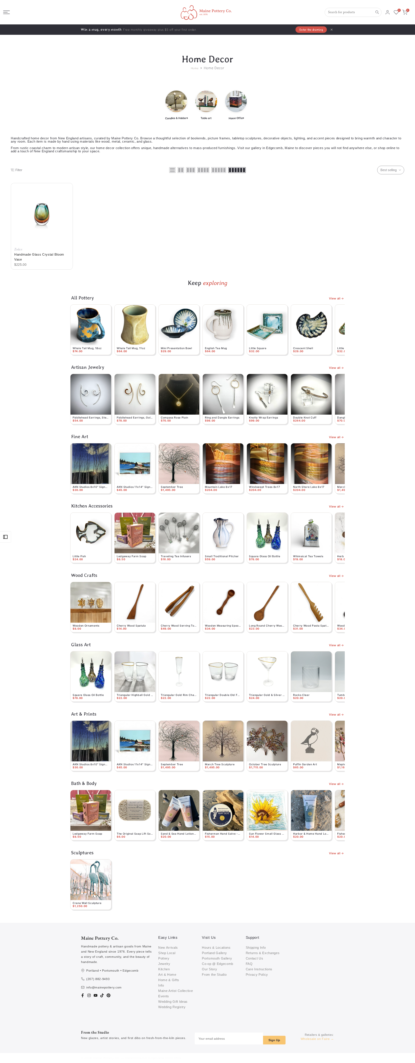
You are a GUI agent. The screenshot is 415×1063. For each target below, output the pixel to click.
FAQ (249, 964)
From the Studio (214, 974)
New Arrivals (168, 947)
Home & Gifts (168, 980)
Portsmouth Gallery (217, 958)
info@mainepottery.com (104, 987)
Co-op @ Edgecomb (217, 964)
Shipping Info (256, 947)
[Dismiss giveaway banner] (331, 29)
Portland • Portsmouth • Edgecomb (112, 970)
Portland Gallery (214, 953)
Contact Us (254, 958)
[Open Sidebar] (5, 537)
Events (163, 996)
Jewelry (164, 964)
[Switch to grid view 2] (181, 170)
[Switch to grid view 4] (203, 170)
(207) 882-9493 (98, 979)
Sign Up (274, 1040)
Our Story (209, 969)
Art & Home (167, 974)
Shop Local (167, 953)
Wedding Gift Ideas (173, 1001)
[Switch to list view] (172, 170)
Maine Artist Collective (175, 991)
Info (161, 985)
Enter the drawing (311, 29)
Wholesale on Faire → (317, 1039)
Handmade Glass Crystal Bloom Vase (39, 257)
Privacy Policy (257, 974)
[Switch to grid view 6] (237, 170)
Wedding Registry (172, 1007)
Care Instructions (259, 969)
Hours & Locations (216, 947)
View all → (336, 298)
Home (195, 68)
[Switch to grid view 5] (218, 170)
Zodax (18, 249)
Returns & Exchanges (263, 953)
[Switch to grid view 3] (190, 170)
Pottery (163, 958)
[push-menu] (6, 12)
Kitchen (164, 969)
